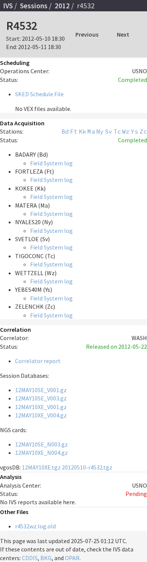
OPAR (72, 558)
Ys (134, 131)
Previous (86, 34)
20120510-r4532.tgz (87, 467)
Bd (65, 131)
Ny (100, 131)
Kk (82, 131)
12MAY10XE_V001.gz (41, 407)
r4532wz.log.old (35, 526)
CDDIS (30, 558)
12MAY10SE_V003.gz (41, 398)
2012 (62, 5)
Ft (74, 131)
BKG (46, 558)
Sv (108, 131)
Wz (126, 131)
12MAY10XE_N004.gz (41, 452)
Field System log (51, 163)
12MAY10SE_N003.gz (41, 444)
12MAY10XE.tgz (41, 467)
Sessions (33, 5)
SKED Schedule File (39, 94)
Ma (91, 131)
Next (123, 34)
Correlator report (38, 361)
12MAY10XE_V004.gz (41, 415)
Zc (143, 131)
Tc (117, 131)
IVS (8, 5)
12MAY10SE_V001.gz (41, 390)
